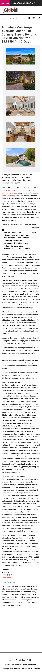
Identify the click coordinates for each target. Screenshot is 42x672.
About (11, 660)
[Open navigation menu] (3, 18)
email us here (7, 578)
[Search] (29, 18)
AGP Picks (5, 3)
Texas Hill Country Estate (11, 196)
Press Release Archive (24, 660)
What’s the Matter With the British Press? (18, 3)
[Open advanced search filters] (33, 18)
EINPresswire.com (9, 190)
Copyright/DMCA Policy (11, 669)
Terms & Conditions (30, 664)
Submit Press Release (13, 664)
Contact (37, 669)
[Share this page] (39, 18)
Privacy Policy (27, 669)
